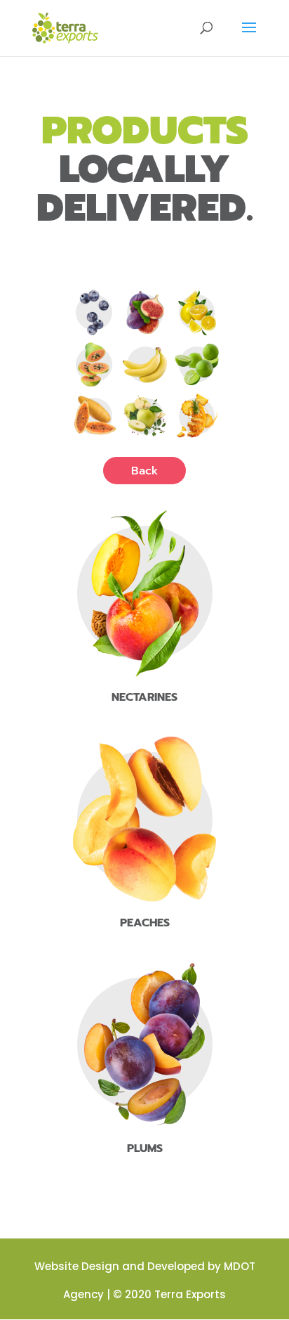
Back (144, 470)
